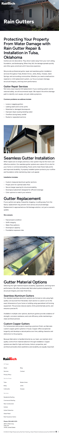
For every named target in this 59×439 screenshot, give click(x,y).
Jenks (21, 385)
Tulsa (5, 382)
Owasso (22, 389)
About (5, 368)
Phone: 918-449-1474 (10, 421)
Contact (22, 371)
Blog (21, 368)
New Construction (9, 403)
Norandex (24, 301)
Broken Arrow (24, 382)
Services (6, 371)
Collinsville (7, 389)
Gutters (6, 407)
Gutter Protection (8, 410)
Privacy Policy (7, 374)
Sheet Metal (7, 413)
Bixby (5, 385)
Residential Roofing (9, 397)
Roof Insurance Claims (10, 417)
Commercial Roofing (9, 400)
